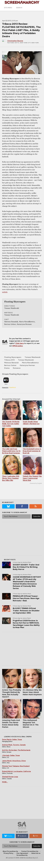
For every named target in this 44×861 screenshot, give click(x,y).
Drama (7, 368)
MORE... (5, 782)
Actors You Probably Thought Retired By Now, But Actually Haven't (11, 693)
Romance (17, 368)
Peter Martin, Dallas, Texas (12, 739)
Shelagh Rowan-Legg (10, 777)
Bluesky (9, 836)
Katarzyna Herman (27, 365)
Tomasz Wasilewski (26, 360)
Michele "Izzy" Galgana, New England (15, 766)
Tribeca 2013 (9, 360)
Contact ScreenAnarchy (29, 851)
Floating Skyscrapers (12, 357)
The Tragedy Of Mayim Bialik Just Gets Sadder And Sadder (10, 424)
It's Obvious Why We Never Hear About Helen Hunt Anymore (32, 692)
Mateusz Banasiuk (11, 363)
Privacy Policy (8, 853)
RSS (36, 836)
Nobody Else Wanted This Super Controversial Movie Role (32, 478)
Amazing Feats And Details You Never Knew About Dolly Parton (11, 723)
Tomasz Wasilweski (32, 357)
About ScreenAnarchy (10, 851)
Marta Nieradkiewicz (30, 363)
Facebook (22, 836)
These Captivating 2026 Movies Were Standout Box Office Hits (10, 478)
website (4, 292)
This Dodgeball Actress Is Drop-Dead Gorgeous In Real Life (32, 451)
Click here (19, 343)
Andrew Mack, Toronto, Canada (14, 745)
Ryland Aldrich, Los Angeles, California (16, 771)
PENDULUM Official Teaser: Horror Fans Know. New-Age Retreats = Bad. (26, 598)
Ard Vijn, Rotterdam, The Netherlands (16, 750)
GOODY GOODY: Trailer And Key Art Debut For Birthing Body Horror (26, 567)
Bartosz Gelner (10, 365)
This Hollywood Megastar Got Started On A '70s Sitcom (30, 723)
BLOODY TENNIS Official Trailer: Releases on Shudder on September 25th (26, 610)
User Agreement (22, 853)
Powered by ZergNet (36, 483)
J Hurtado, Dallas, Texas (11, 755)
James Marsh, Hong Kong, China (14, 761)
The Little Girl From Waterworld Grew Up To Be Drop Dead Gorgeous (11, 451)
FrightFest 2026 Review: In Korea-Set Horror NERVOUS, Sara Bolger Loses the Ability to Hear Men (26, 624)
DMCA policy (17, 346)
